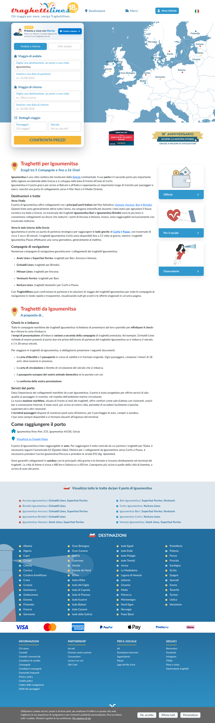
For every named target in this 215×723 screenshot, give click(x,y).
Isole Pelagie (128, 555)
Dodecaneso (30, 594)
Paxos (126, 231)
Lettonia (125, 580)
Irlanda (76, 565)
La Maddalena (129, 570)
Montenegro (128, 599)
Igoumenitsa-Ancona (35, 511)
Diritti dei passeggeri (29, 689)
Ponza (173, 555)
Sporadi (174, 580)
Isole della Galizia (82, 614)
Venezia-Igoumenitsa (132, 522)
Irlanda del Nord (81, 570)
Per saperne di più (81, 718)
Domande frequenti (29, 673)
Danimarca (29, 590)
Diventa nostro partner (80, 653)
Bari (138, 205)
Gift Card (72, 665)
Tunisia (174, 594)
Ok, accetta (147, 715)
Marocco (126, 594)
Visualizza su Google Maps (32, 439)
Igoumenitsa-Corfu (131, 516)
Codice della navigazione (31, 685)
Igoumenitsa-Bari (130, 511)
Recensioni (171, 648)
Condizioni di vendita (29, 661)
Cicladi (27, 560)
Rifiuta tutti (168, 715)
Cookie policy (26, 681)
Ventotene (175, 604)
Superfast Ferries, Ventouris (158, 500)
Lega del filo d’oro (126, 665)
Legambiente (123, 657)
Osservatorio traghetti (177, 669)
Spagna (174, 575)
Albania (27, 546)
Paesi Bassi (127, 614)
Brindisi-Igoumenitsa (35, 506)
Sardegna (175, 565)
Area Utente (169, 10)
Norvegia (126, 609)
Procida (174, 560)
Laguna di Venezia (131, 575)
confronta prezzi (48, 140)
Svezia (173, 585)
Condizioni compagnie (30, 669)
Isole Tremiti (128, 560)
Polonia (174, 551)
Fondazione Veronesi (127, 653)
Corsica (27, 570)
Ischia (75, 575)
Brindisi (147, 205)
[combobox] (47, 67)
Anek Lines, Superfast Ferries (66, 522)
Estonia (27, 599)
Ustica (173, 599)
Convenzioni (74, 657)
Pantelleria (176, 546)
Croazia (27, 585)
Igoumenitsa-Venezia (35, 522)
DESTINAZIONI (112, 536)
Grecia (76, 555)
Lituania (125, 585)
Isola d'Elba (78, 580)
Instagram (171, 657)
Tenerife (174, 590)
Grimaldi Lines (57, 506)
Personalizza (190, 715)
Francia (27, 609)
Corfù (116, 231)
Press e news (172, 665)
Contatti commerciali (29, 657)
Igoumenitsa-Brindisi (35, 516)
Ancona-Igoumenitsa (34, 500)
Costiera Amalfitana (35, 575)
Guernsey (77, 560)
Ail (118, 648)
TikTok (169, 661)
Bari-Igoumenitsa (130, 500)
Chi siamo (24, 648)
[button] (199, 11)
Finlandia (28, 604)
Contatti (23, 653)
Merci (134, 11)
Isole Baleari (79, 604)
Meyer (120, 661)
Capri (26, 555)
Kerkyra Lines (152, 506)
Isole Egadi (127, 546)
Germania (29, 614)
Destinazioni (97, 11)
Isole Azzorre (79, 599)
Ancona (129, 205)
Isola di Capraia (81, 590)
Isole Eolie (127, 551)
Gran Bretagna (80, 546)
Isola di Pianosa (81, 594)
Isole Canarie (79, 609)
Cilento (27, 565)
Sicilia (173, 570)
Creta (26, 580)
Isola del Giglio (80, 585)
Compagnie (24, 665)
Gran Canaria (80, 551)
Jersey (124, 565)
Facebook (171, 653)
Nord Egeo (127, 604)
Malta (124, 590)
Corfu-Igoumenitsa (131, 506)
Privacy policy (26, 677)
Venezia (119, 205)
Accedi (71, 648)
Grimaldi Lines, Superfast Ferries (68, 500)
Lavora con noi (75, 661)
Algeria (27, 551)
